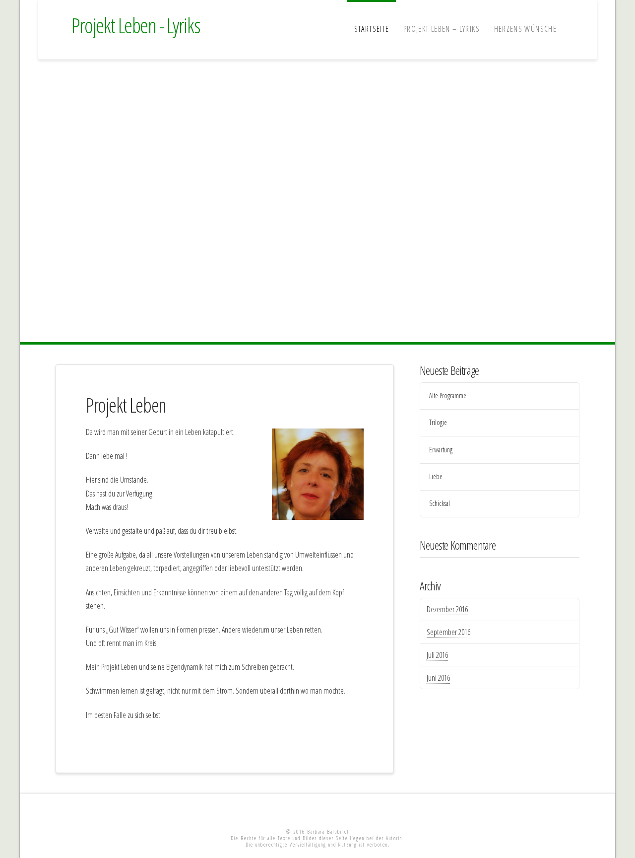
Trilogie (438, 423)
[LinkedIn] (297, 808)
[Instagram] (360, 808)
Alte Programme (447, 396)
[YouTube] (338, 808)
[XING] (317, 808)
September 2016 (448, 632)
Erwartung (440, 450)
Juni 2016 (438, 677)
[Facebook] (254, 808)
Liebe (436, 477)
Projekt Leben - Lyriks (135, 25)
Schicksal (439, 504)
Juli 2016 (437, 654)
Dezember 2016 (447, 609)
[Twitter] (275, 808)
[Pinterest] (380, 808)
